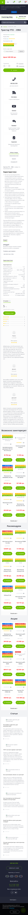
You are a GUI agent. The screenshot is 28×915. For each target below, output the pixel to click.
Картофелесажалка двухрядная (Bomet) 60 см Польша (7, 449)
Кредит (14, 158)
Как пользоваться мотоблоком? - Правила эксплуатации (12, 798)
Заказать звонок (21, 18)
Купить (21, 51)
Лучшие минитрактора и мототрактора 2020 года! (13, 843)
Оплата (14, 110)
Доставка (14, 97)
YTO (11, 41)
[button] (22, 16)
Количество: (6, 63)
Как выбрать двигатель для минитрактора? (10, 725)
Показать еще (13, 520)
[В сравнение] (12, 435)
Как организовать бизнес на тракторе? (13, 774)
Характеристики (14, 155)
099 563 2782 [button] (14, 863)
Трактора (5, 26)
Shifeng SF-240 (7, 595)
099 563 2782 (14, 83)
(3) (7, 38)
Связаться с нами (14, 868)
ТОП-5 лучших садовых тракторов (12, 749)
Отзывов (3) (14, 162)
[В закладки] (12, 437)
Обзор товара (14, 152)
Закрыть (14, 12)
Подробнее (11, 908)
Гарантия (14, 142)
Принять (15, 912)
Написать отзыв (9, 313)
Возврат (14, 125)
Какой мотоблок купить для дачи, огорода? (12, 821)
